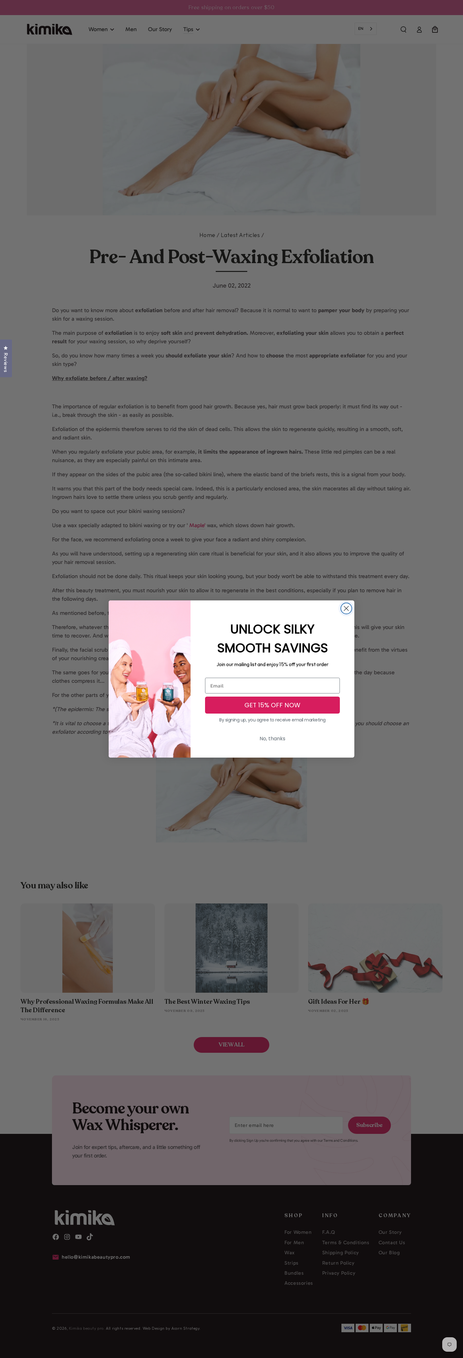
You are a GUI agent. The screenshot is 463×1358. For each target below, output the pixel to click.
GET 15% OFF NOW (272, 705)
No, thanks (272, 738)
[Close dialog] (346, 608)
